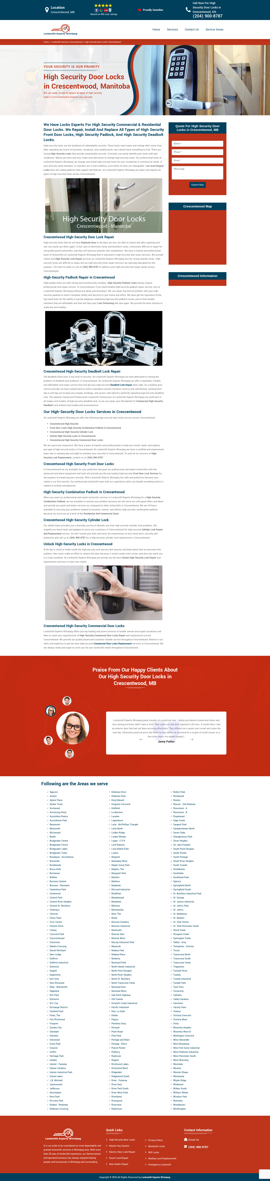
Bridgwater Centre (59, 840)
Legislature (117, 820)
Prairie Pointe (118, 1048)
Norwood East (118, 987)
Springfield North (182, 885)
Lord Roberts (118, 845)
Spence (177, 881)
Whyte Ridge (179, 1080)
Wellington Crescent (183, 1035)
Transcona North (181, 954)
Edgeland (54, 991)
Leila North (117, 828)
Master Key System (119, 1146)
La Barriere (117, 812)
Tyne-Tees (178, 987)
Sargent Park (179, 824)
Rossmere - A (180, 808)
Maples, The (117, 869)
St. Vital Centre (181, 922)
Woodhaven (179, 1104)
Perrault (115, 1027)
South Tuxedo (180, 865)
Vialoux (177, 1011)
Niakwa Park (117, 950)
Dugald (53, 970)
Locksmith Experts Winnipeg (155, 1177)
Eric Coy (54, 1003)
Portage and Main (120, 1039)
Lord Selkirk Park (120, 849)
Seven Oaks (179, 832)
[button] (69, 753)
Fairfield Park (56, 1011)
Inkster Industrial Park (61, 1072)
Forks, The (55, 1015)
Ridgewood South (120, 1076)
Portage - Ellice (119, 1044)
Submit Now (197, 185)
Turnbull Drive (180, 970)
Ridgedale (116, 1072)
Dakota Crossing (58, 946)
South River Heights (183, 861)
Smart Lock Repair (118, 1158)
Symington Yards (182, 938)
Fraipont (54, 1023)
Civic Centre (56, 922)
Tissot (176, 950)
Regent (115, 1060)
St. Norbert (178, 918)
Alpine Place (56, 800)
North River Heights (121, 975)
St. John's (178, 910)
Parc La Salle (118, 1011)
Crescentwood (57, 938)
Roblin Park (179, 792)
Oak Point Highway (121, 995)
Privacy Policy (155, 1140)
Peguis (114, 1019)
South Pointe (179, 853)
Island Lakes (56, 1076)
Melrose (115, 905)
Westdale (178, 1064)
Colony (53, 930)
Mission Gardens (120, 922)
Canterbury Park (58, 889)
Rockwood (178, 796)
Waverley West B (182, 1031)
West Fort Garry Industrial (186, 1048)
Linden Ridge (118, 832)
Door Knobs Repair (118, 1164)
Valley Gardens (181, 999)
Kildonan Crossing (59, 1109)
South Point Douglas (183, 849)
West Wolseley (181, 1060)
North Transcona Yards (123, 983)
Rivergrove (116, 1100)
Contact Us (192, 29)
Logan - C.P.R (118, 840)
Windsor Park (180, 1096)
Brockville (55, 861)
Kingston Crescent (120, 804)
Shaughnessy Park (182, 836)
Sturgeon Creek (181, 934)
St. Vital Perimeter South (186, 926)
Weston (177, 1068)
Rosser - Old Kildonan (184, 804)
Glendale (54, 1031)
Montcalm (116, 930)
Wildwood (178, 1084)
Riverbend (116, 1096)
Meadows (116, 901)
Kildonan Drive (118, 792)
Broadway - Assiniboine (62, 857)
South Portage (180, 857)
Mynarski (116, 946)
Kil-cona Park (56, 1100)
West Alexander (181, 1039)
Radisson (116, 1056)
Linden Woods (118, 836)
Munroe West (118, 938)
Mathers (115, 881)
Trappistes (178, 966)
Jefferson (55, 1088)
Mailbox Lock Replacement (162, 1158)
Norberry (115, 958)
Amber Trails (56, 804)
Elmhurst (54, 999)
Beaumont (55, 824)
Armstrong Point (58, 812)
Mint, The (116, 914)
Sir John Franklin (181, 845)
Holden (53, 1060)
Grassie (54, 1048)
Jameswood (56, 1084)
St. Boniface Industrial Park (187, 893)
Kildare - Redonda (59, 1104)
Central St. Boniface (60, 905)
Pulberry (115, 1052)
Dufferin (54, 958)
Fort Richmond (57, 1019)
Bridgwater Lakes (59, 849)
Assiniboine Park (58, 820)
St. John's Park (181, 905)
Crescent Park (57, 934)
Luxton (114, 853)
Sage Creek (179, 820)
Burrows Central (58, 881)
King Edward (117, 800)
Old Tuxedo (117, 999)
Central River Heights (61, 901)
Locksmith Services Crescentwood (66, 42)
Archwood (55, 808)
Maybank (116, 885)
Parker (114, 1015)
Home (156, 29)
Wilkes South (180, 1088)
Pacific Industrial (120, 1007)
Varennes (178, 1003)
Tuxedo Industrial (182, 979)
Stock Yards (179, 930)
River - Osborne (119, 1080)
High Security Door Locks (122, 1139)
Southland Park (181, 877)
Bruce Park (55, 869)
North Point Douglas (121, 970)
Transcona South (182, 958)
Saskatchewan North (184, 828)
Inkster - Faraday (58, 1064)
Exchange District (59, 1007)
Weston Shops (180, 1072)
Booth (53, 836)
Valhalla (177, 995)
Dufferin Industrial (59, 962)
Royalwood (179, 816)
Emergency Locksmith (159, 1164)
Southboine (179, 869)
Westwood (178, 1076)
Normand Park (118, 962)
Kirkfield (115, 808)
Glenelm (54, 1035)
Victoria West (180, 1019)
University (178, 991)
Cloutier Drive (56, 926)
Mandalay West (119, 861)
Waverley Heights (182, 1027)
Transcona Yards (182, 962)
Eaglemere (55, 975)
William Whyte (180, 1092)
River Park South (119, 1088)
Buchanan (55, 873)
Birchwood (55, 832)
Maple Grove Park (120, 865)
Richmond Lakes (120, 1064)
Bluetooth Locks (156, 1146)
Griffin (53, 1052)
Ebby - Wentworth (59, 987)
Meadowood (117, 897)
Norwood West (118, 991)
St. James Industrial (183, 901)
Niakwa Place (118, 954)
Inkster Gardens (58, 1068)
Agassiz (54, 792)
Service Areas (214, 29)
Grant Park (55, 1044)
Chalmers (55, 910)
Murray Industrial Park (122, 942)
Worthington (179, 1109)
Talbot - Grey (179, 942)
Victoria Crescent (182, 1015)
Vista (176, 1023)
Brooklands (55, 865)
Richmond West (119, 1068)
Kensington (55, 1092)
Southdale (178, 873)
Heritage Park (57, 1056)
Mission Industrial (120, 926)
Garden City (56, 1027)
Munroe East (117, 934)
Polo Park (116, 1035)
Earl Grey (54, 979)
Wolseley (178, 1100)
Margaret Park (118, 873)
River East (116, 1084)
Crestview (55, 942)
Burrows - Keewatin (60, 885)
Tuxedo (177, 975)
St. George (178, 897)
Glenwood (55, 1039)
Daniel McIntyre (58, 950)
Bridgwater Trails (58, 853)
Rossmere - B (180, 812)
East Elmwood (57, 983)
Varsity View (179, 1007)
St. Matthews (180, 914)
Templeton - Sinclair (183, 946)
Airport (53, 796)
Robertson (116, 1109)
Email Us (193, 1140)
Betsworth (55, 828)
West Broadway (181, 1044)
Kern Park (55, 1096)
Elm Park (54, 995)
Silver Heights (180, 840)
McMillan (116, 893)
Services (172, 29)
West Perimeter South (184, 1056)
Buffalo (53, 877)
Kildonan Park (118, 796)
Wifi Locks (153, 1152)
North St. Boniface (120, 979)
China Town (55, 918)
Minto (114, 918)
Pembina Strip (118, 1023)
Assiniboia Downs (59, 816)
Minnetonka (117, 910)
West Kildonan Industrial (185, 1052)
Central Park (56, 897)
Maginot (115, 857)
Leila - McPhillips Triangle (124, 824)
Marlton (115, 877)
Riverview (116, 1104)
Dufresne (54, 966)
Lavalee (115, 816)
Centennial (55, 893)
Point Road (117, 1031)
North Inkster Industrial (123, 966)
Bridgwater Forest (59, 845)
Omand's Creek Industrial (124, 1003)
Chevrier (54, 914)
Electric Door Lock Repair (122, 1152)
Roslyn (176, 800)
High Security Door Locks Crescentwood (103, 42)
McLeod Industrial (120, 889)
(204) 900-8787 (207, 16)
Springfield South (182, 889)
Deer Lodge (55, 954)
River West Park (119, 1092)
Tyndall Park (179, 983)
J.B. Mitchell (56, 1080)
